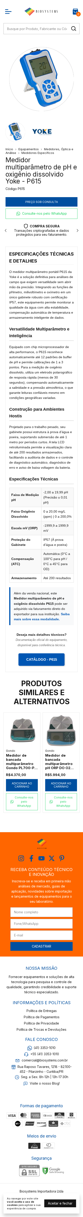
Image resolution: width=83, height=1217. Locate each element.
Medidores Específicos (37, 153)
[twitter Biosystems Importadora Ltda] (52, 858)
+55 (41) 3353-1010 (44, 1054)
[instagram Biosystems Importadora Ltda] (21, 858)
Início (9, 149)
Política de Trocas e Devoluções (41, 1029)
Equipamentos (28, 149)
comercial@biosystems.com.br (45, 1060)
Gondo (10, 750)
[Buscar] (73, 28)
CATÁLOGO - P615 (41, 659)
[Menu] (9, 11)
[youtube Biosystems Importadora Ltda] (41, 858)
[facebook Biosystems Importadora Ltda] (31, 858)
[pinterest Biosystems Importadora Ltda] (62, 858)
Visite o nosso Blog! (45, 1083)
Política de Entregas (42, 1011)
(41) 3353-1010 (45, 1048)
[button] (41, 213)
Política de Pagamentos (41, 1017)
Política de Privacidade (41, 1023)
